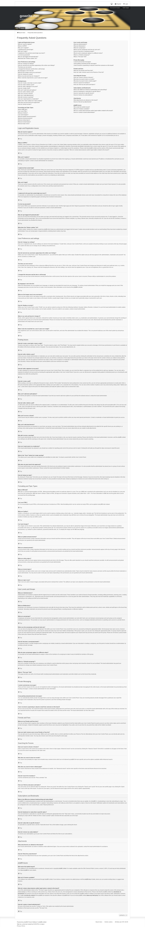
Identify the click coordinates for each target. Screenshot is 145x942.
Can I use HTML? (22, 111)
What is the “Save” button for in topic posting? (30, 100)
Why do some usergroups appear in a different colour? (88, 53)
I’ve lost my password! (24, 55)
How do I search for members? (82, 82)
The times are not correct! (24, 67)
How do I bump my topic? (24, 104)
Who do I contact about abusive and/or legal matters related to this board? (93, 110)
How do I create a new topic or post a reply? (29, 83)
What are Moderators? (80, 46)
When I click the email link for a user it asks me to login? (33, 77)
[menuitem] (19, 926)
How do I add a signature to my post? (28, 86)
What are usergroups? (80, 47)
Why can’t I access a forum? (25, 93)
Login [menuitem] (126, 4)
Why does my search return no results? (84, 79)
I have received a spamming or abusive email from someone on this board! (93, 65)
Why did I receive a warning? (25, 97)
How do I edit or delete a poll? (26, 92)
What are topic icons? (23, 123)
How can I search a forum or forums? (83, 77)
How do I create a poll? (24, 88)
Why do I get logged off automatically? (28, 56)
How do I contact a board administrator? (84, 112)
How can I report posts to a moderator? (28, 99)
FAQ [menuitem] (17, 28)
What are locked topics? (24, 122)
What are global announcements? (27, 116)
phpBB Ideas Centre (89, 879)
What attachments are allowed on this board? (86, 100)
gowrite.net (29, 16)
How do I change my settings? (26, 63)
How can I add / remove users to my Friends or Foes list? (89, 72)
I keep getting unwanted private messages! (85, 63)
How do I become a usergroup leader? (84, 51)
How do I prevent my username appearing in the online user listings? (36, 65)
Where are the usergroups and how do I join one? (87, 49)
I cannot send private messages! (82, 62)
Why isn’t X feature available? (81, 109)
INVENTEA (36, 924)
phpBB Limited (62, 868)
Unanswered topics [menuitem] (115, 7)
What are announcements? (25, 118)
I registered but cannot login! (25, 49)
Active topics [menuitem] (126, 7)
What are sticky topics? (24, 120)
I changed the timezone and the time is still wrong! (31, 69)
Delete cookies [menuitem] (109, 922)
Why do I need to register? (25, 44)
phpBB (75, 287)
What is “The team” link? (80, 56)
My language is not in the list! (25, 70)
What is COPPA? (22, 46)
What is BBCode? (22, 109)
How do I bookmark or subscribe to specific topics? (87, 91)
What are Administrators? (80, 44)
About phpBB (24, 870)
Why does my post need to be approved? (29, 102)
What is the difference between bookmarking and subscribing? (90, 89)
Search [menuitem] (22, 28)
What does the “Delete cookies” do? (27, 58)
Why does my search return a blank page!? (85, 81)
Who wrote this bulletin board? (82, 107)
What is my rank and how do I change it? (29, 76)
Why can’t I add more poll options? (27, 90)
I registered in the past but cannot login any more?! (31, 53)
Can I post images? (23, 114)
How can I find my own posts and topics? (84, 84)
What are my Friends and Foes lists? (83, 70)
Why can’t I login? (22, 51)
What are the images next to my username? (29, 72)
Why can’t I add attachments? (26, 95)
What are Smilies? (23, 113)
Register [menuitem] (119, 4)
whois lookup (21, 892)
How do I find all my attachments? (83, 102)
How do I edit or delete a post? (26, 84)
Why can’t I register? (23, 47)
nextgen (42, 924)
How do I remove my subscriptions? (83, 95)
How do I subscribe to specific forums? (84, 93)
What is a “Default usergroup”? (82, 55)
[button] (112, 4)
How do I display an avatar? (25, 74)
